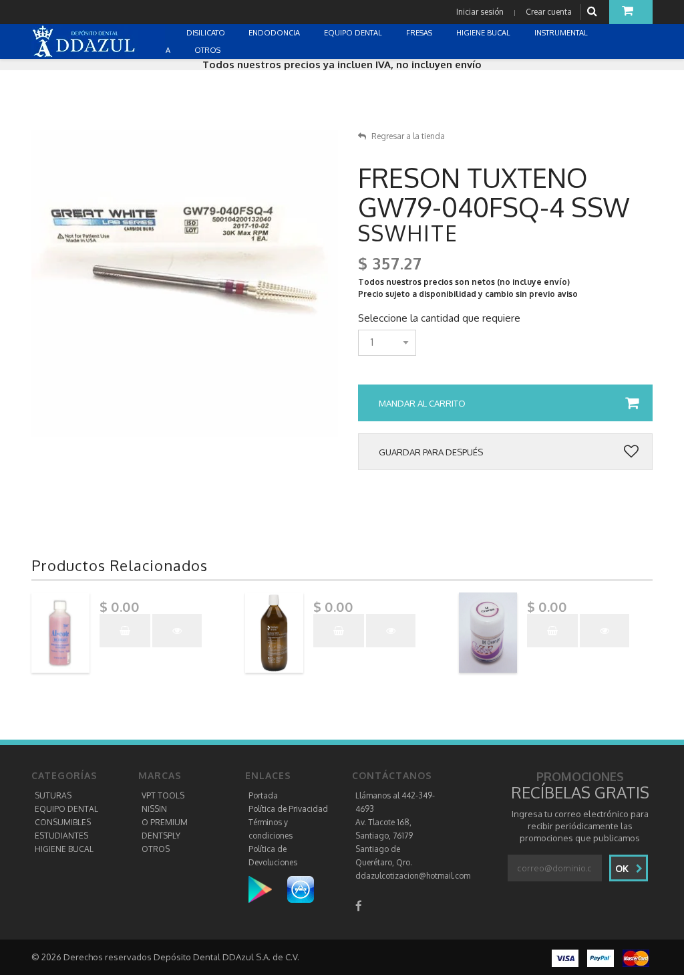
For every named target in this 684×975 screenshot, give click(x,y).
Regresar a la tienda (408, 136)
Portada (263, 795)
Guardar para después (431, 452)
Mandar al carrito (422, 403)
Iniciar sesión (480, 12)
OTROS (156, 849)
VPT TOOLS (163, 795)
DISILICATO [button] (206, 32)
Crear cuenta (549, 12)
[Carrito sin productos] (631, 12)
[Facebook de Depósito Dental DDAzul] (358, 906)
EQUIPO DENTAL (66, 809)
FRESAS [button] (420, 32)
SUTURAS (53, 795)
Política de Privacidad (288, 809)
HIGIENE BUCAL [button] (484, 32)
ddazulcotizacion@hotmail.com (412, 876)
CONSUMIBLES (63, 822)
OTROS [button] (208, 50)
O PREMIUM (165, 822)
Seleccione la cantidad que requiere (439, 318)
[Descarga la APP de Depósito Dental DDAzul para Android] (266, 889)
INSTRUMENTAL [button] (562, 32)
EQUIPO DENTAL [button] (354, 32)
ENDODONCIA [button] (275, 32)
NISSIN (154, 809)
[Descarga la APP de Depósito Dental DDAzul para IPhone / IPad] (300, 889)
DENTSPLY (161, 836)
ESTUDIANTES (61, 836)
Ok (623, 868)
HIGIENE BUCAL (64, 849)
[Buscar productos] (593, 11)
